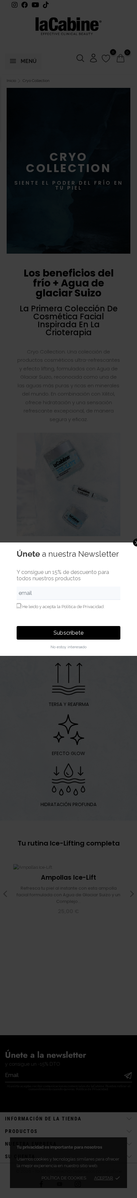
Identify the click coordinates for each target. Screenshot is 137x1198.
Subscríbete (68, 633)
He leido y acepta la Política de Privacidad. (63, 606)
